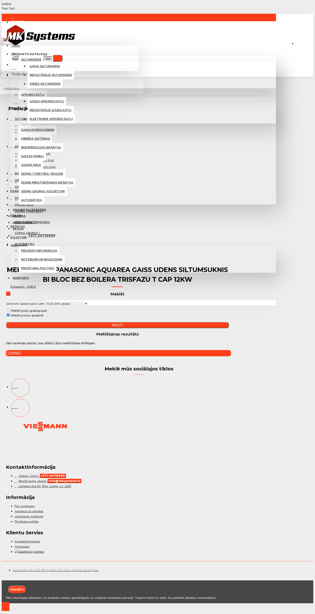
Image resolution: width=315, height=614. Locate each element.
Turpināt (14, 353)
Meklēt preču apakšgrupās (28, 311)
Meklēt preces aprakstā (26, 315)
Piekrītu (17, 589)
